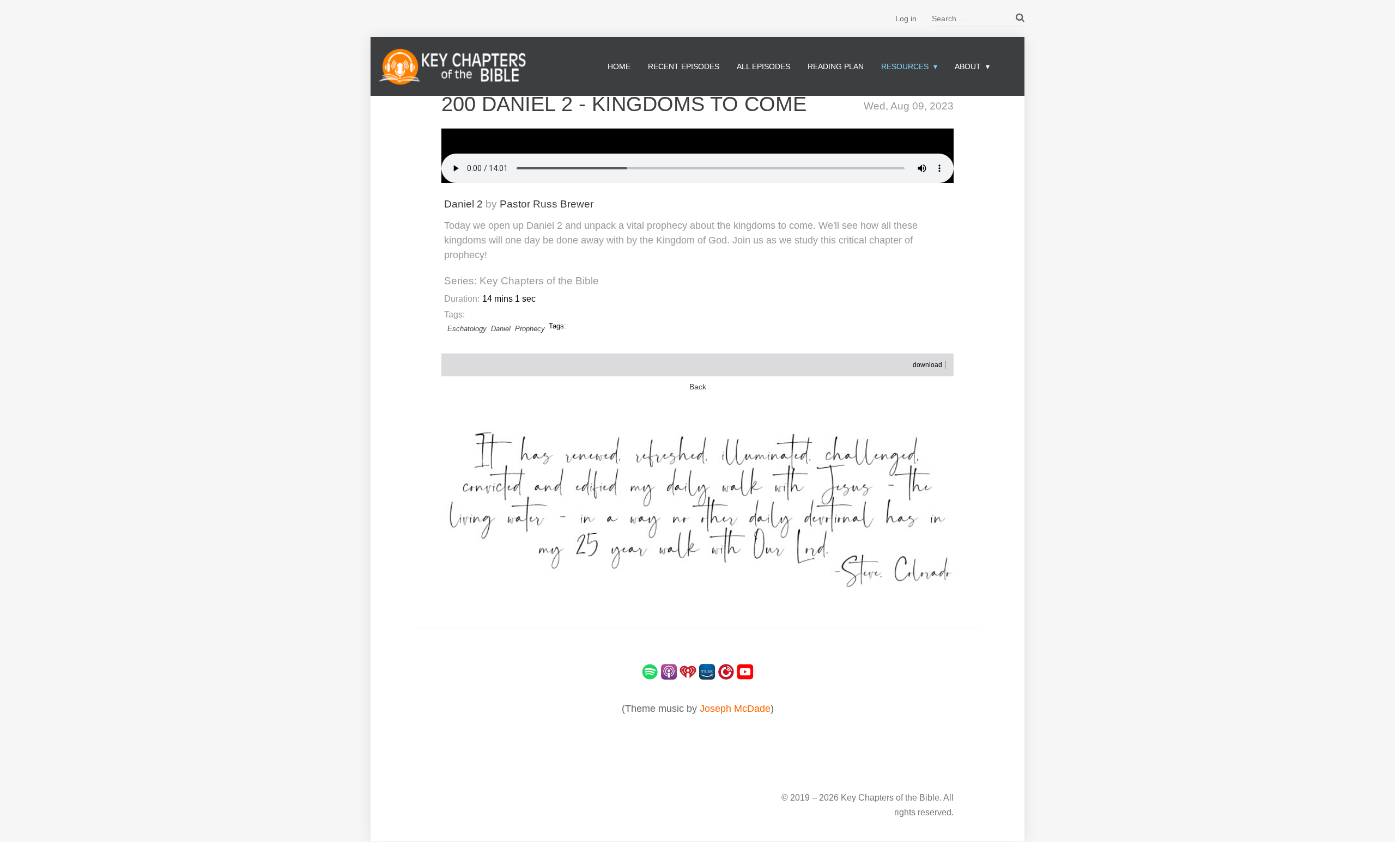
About (968, 66)
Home (619, 66)
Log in (906, 18)
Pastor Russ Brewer (546, 204)
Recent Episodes (683, 66)
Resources (905, 66)
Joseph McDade (735, 708)
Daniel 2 (463, 204)
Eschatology (467, 329)
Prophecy (530, 329)
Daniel (501, 329)
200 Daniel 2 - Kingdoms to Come (623, 104)
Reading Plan (836, 66)
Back (697, 387)
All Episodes (763, 66)
